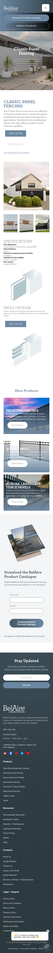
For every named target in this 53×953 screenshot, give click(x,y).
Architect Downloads (26, 26)
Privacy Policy (9, 899)
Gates (5, 800)
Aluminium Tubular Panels (14, 787)
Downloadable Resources (14, 815)
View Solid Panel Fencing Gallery (16, 153)
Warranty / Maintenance (13, 824)
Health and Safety (10, 926)
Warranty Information (12, 917)
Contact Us (8, 866)
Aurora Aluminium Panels (13, 777)
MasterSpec (8, 884)
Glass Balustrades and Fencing (16, 768)
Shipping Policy (9, 912)
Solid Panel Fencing (11, 782)
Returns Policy (9, 908)
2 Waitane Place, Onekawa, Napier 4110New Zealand (19, 746)
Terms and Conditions (12, 903)
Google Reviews (9, 861)
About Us (7, 857)
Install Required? (10, 875)
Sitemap (42, 949)
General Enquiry (10, 734)
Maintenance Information (13, 922)
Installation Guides (11, 819)
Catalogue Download (12, 829)
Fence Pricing (9, 833)
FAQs (5, 842)
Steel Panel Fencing (11, 791)
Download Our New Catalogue (26, 18)
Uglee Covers (9, 796)
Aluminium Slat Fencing (13, 773)
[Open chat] (46, 946)
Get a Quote (15, 133)
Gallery (6, 838)
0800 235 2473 (9, 729)
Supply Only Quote (11, 871)
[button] (45, 8)
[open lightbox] (26, 186)
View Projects (15, 144)
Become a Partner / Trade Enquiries (18, 880)
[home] (11, 8)
